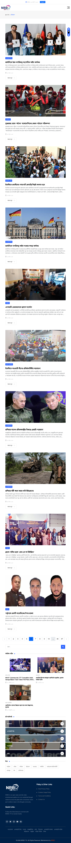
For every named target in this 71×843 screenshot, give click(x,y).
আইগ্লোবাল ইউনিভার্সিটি (52, 766)
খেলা (36, 829)
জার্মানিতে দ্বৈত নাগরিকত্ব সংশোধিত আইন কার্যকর (22, 62)
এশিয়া (15, 766)
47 (62, 639)
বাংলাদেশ (38, 675)
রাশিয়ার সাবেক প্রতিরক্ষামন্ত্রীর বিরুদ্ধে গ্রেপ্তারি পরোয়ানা (24, 429)
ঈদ (14, 770)
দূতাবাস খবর (8, 180)
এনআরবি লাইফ (58, 829)
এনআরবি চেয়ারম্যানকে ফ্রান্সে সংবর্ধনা (18, 307)
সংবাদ (7, 609)
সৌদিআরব (20, 770)
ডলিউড (21, 766)
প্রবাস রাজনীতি (9, 364)
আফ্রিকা (8, 766)
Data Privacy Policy (43, 789)
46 (57, 639)
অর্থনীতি (42, 766)
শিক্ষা (44, 831)
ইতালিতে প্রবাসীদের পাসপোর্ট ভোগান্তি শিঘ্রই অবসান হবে (25, 184)
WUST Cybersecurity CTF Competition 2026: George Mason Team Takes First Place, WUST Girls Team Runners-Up (19, 679)
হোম (8, 15)
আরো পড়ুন (10, 78)
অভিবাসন (8, 119)
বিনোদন (40, 829)
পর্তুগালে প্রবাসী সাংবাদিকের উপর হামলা (19, 613)
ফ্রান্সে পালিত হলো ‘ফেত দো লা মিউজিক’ (19, 552)
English (42, 2)
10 (49, 639)
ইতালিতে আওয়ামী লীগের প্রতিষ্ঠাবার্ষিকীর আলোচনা (22, 368)
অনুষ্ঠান (7, 303)
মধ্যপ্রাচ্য (35, 766)
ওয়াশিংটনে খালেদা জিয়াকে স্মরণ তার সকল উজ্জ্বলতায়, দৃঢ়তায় (19, 706)
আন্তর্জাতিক (30, 829)
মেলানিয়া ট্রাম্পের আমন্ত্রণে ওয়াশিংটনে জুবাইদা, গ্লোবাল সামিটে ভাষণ (49, 679)
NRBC (53, 840)
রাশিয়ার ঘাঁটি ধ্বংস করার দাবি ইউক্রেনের (19, 491)
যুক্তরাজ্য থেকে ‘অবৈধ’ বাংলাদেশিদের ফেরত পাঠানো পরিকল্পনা (27, 123)
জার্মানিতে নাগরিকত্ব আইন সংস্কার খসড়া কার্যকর (22, 246)
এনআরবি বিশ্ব (9, 58)
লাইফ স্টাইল (38, 831)
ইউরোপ (28, 766)
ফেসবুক (8, 770)
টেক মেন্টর (7, 675)
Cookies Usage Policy (44, 792)
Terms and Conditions (44, 796)
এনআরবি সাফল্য (48, 829)
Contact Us (41, 799)
